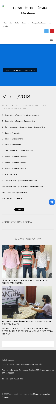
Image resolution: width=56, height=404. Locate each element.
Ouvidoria (7, 23)
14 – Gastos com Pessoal (12, 198)
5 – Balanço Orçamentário (12, 139)
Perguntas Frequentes (41, 23)
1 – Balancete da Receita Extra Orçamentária (20, 115)
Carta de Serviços (22, 23)
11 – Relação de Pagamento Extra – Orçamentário (22, 186)
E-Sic (5, 26)
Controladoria (11, 106)
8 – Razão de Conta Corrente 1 (14, 156)
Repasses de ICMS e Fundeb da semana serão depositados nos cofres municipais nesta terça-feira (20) (27, 331)
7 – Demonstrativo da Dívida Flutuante (17, 150)
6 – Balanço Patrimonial (11, 144)
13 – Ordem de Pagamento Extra (15, 192)
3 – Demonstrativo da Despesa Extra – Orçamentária (23, 127)
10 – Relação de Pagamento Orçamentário (19, 180)
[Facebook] (46, 31)
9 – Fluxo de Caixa (9, 174)
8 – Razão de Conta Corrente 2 (14, 162)
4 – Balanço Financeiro (11, 133)
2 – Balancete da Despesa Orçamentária (18, 121)
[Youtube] (52, 31)
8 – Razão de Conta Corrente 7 (14, 168)
